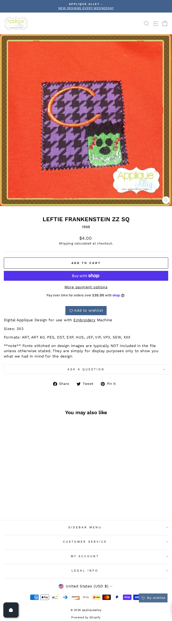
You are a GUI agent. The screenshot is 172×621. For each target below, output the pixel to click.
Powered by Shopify (86, 617)
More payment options (86, 287)
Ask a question (86, 369)
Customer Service (85, 541)
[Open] (11, 610)
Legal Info (84, 570)
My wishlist (155, 598)
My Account (85, 556)
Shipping (66, 243)
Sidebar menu (84, 527)
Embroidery (84, 320)
